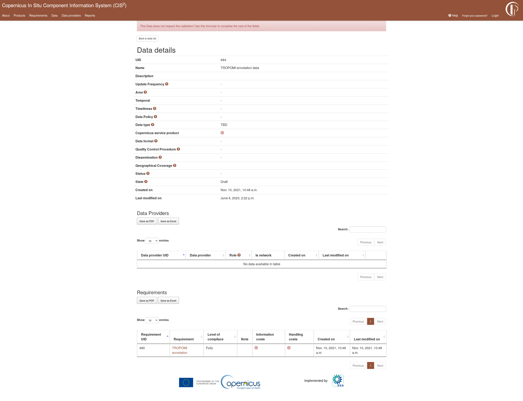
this (203, 26)
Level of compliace (216, 336)
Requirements (38, 15)
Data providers (71, 15)
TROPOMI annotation (179, 350)
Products (19, 15)
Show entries (153, 240)
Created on (296, 255)
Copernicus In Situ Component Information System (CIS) (64, 5)
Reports (90, 15)
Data (54, 15)
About (6, 15)
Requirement (184, 339)
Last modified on (336, 255)
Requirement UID (151, 336)
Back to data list (147, 38)
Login (495, 15)
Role (233, 255)
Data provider (200, 255)
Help (454, 15)
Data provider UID (155, 255)
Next (380, 242)
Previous (365, 242)
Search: (343, 229)
